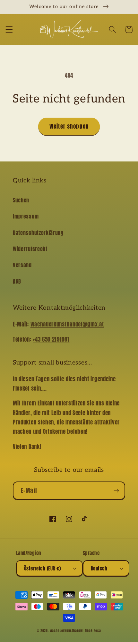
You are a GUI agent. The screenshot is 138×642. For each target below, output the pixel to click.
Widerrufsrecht (30, 249)
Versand (22, 265)
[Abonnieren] (116, 491)
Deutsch (99, 568)
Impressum (26, 216)
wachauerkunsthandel (66, 630)
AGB (17, 281)
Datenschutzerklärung (38, 233)
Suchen (21, 200)
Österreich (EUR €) (42, 568)
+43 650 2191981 (51, 339)
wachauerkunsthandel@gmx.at (67, 324)
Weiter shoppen (69, 126)
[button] (9, 29)
